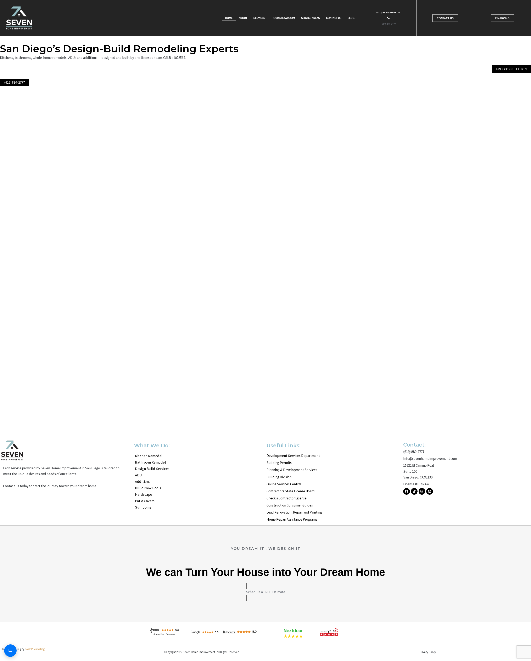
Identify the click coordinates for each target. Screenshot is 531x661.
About (243, 18)
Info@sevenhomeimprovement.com (430, 458)
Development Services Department (293, 455)
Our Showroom (284, 18)
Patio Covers (145, 501)
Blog (351, 18)
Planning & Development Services (292, 469)
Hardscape (143, 494)
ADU (138, 475)
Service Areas (310, 18)
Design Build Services (152, 468)
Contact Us (333, 18)
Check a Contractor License (287, 498)
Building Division (279, 477)
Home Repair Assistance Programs (292, 519)
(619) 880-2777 (388, 24)
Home (229, 18)
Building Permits (279, 462)
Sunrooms (143, 507)
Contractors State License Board (291, 491)
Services (259, 18)
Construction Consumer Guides (290, 505)
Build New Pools (148, 488)
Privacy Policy (428, 652)
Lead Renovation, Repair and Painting (294, 512)
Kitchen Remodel (149, 456)
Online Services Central (284, 484)
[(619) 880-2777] (388, 18)
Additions (142, 481)
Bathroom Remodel (150, 462)
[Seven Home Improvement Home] (19, 18)
